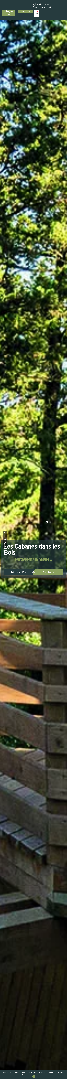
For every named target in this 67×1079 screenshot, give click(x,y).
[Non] (64, 1074)
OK (34, 1076)
